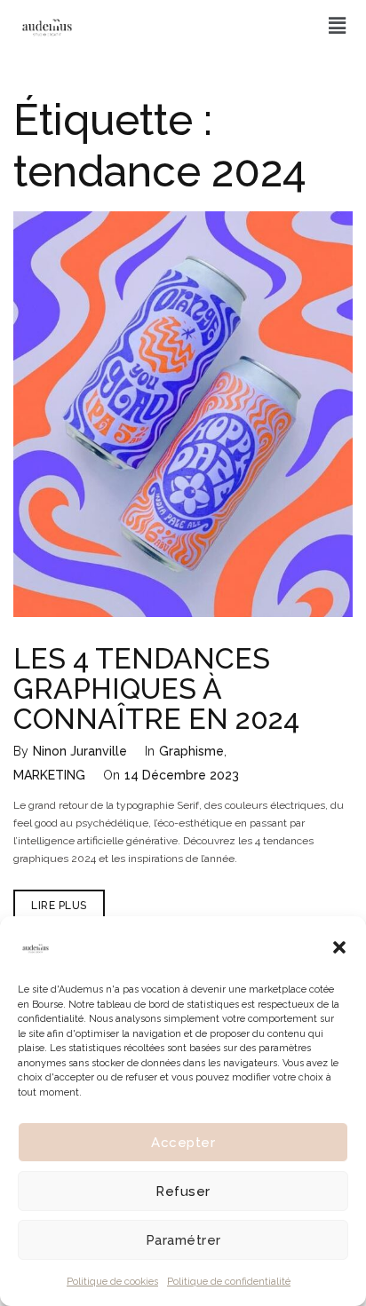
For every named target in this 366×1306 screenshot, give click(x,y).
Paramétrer (183, 1240)
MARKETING (49, 775)
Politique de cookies (112, 1281)
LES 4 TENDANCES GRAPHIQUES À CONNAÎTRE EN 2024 (156, 688)
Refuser (183, 1191)
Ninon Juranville (80, 751)
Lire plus (68, 901)
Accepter (183, 1143)
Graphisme (191, 751)
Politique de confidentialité (228, 1281)
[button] (339, 947)
